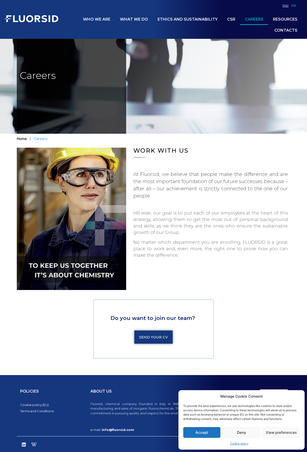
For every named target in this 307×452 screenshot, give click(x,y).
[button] (153, 337)
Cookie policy (239, 443)
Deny (241, 432)
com (130, 430)
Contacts (285, 30)
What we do (134, 19)
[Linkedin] (23, 444)
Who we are (96, 19)
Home (22, 138)
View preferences (281, 432)
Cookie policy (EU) (34, 405)
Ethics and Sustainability (188, 19)
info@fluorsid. (114, 430)
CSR (231, 19)
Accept (201, 432)
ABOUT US (101, 391)
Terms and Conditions (37, 411)
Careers (254, 19)
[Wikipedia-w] (34, 444)
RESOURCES (285, 19)
